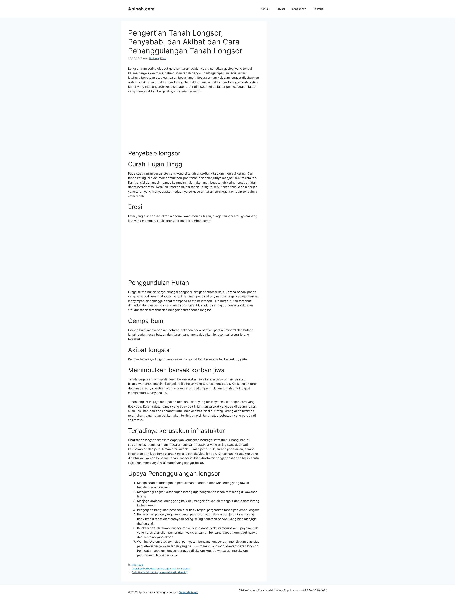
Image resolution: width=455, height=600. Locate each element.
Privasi (280, 8)
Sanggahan (299, 8)
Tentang (318, 8)
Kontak (265, 8)
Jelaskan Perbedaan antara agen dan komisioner (161, 568)
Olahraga (137, 564)
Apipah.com (141, 9)
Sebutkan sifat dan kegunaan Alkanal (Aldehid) (159, 572)
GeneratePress (188, 592)
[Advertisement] (193, 123)
